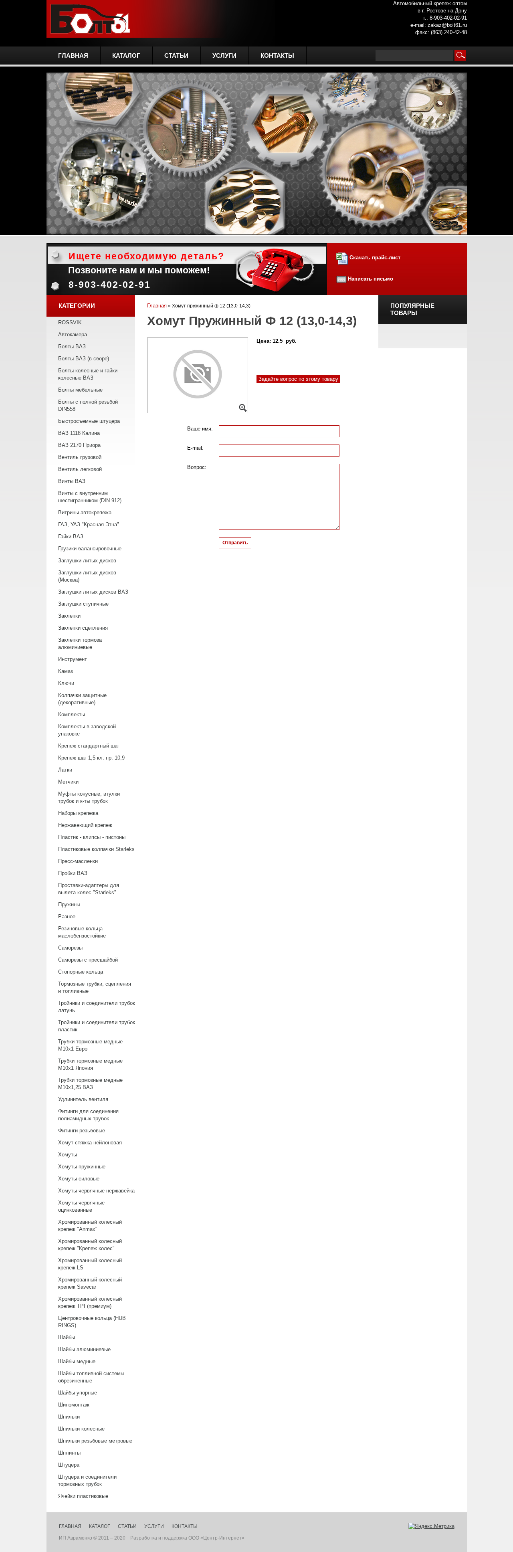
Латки (65, 770)
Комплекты (71, 714)
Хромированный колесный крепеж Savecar (90, 1283)
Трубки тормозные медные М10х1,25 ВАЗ (90, 1083)
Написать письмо (370, 279)
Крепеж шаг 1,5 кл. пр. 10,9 (91, 758)
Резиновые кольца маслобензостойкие (82, 932)
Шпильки (69, 1417)
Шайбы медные (76, 1361)
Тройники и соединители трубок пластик (96, 1026)
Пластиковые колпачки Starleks (96, 849)
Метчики (68, 782)
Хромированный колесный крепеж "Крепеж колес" (90, 1244)
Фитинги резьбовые (81, 1131)
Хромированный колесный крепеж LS (90, 1264)
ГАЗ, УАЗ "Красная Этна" (88, 524)
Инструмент (72, 659)
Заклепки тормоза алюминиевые (80, 643)
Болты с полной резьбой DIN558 (88, 405)
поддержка (174, 1538)
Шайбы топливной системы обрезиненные (91, 1377)
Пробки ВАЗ (72, 873)
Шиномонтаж (73, 1405)
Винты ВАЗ (71, 481)
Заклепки (69, 616)
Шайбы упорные (77, 1393)
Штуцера (68, 1465)
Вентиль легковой (80, 469)
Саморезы (70, 948)
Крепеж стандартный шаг (88, 746)
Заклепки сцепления (83, 628)
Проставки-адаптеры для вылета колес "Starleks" (88, 888)
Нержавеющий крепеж (85, 825)
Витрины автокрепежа (84, 512)
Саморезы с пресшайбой (88, 960)
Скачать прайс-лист (374, 258)
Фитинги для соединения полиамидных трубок (88, 1115)
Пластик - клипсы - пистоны (91, 837)
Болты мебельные (80, 390)
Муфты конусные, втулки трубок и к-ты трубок (89, 797)
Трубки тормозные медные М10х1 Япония (90, 1064)
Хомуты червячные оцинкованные (81, 1206)
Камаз (65, 671)
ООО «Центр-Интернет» (216, 1538)
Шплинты (69, 1453)
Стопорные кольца (80, 972)
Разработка (143, 1538)
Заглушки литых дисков (87, 561)
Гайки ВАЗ (70, 537)
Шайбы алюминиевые (84, 1349)
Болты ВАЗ (72, 347)
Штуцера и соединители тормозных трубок (87, 1480)
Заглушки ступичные (83, 604)
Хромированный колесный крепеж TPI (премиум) (90, 1302)
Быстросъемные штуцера (89, 421)
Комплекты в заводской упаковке (87, 730)
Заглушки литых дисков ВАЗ (93, 592)
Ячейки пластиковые (83, 1496)
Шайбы (66, 1337)
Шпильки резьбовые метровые (95, 1441)
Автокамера (72, 334)
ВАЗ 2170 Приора (79, 445)
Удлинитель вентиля (83, 1099)
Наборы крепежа (78, 813)
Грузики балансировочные (89, 549)
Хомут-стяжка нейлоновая (90, 1143)
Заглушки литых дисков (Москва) (87, 576)
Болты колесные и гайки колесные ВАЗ (87, 374)
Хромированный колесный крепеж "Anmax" (90, 1225)
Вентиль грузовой (79, 457)
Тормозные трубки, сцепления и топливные (94, 987)
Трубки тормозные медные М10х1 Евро (90, 1045)
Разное (66, 916)
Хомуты (67, 1155)
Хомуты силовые (78, 1179)
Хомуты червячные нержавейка (96, 1191)
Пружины (69, 904)
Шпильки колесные (81, 1429)
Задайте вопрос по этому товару (298, 379)
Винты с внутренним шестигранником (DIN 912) (89, 496)
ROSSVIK (70, 322)
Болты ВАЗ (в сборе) (83, 359)
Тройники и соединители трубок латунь (96, 1006)
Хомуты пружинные (81, 1167)
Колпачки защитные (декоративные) (82, 698)
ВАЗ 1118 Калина (79, 433)
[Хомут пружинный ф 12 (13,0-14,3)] (197, 375)
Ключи (66, 683)
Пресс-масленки (78, 861)
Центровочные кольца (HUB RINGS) (92, 1321)
